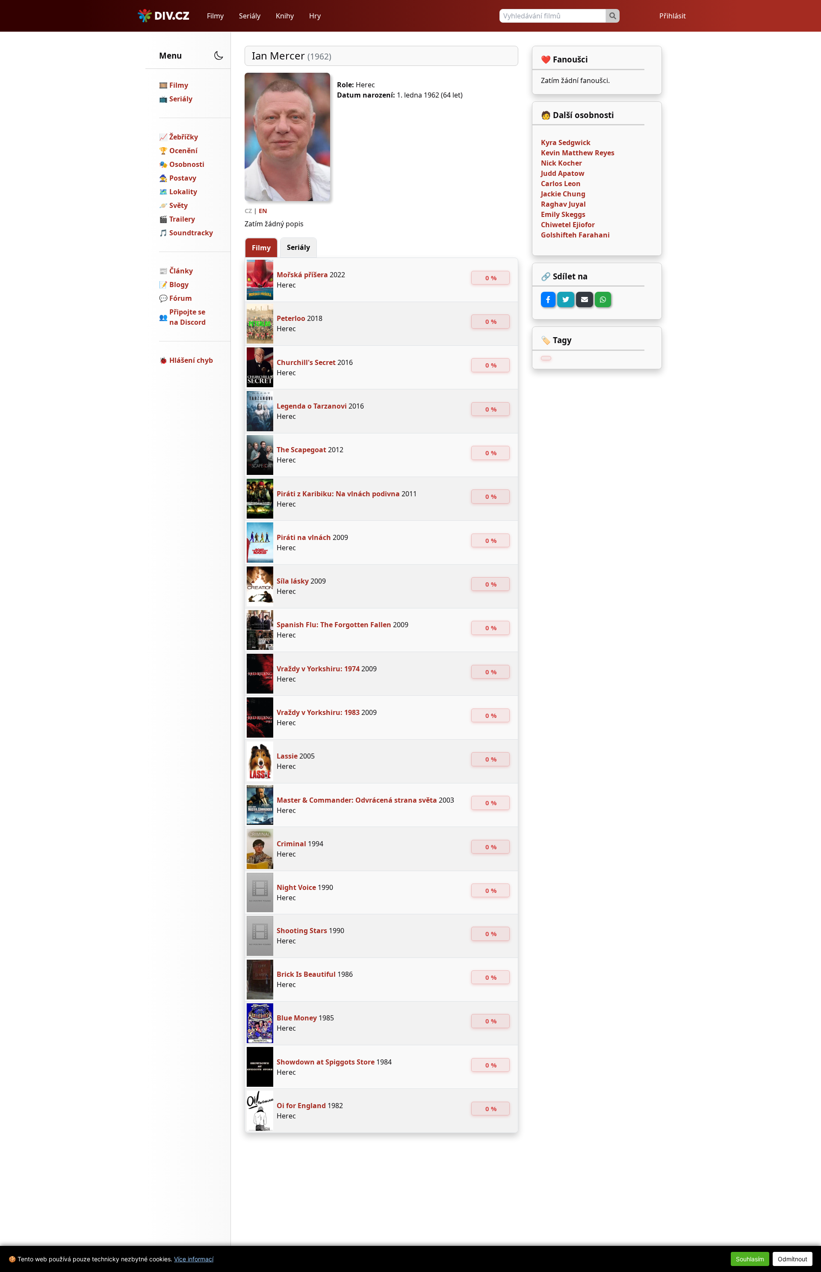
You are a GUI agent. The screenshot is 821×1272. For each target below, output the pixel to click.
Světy (178, 205)
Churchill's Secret (306, 362)
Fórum (180, 298)
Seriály (249, 16)
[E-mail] (584, 299)
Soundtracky (191, 232)
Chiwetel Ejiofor (568, 224)
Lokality (183, 191)
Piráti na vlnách (304, 537)
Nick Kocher (561, 163)
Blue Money (297, 1018)
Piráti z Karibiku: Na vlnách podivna (338, 493)
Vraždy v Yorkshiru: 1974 (318, 668)
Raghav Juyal (563, 204)
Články (181, 271)
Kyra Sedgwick (566, 142)
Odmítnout (792, 1259)
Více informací (193, 1259)
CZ (248, 211)
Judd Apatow (563, 173)
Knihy (285, 16)
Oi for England (301, 1105)
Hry (315, 16)
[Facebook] (548, 299)
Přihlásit (672, 16)
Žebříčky (183, 137)
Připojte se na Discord (187, 317)
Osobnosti (186, 164)
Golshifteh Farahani (575, 235)
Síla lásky (293, 581)
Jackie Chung (563, 194)
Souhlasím (750, 1259)
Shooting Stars (302, 930)
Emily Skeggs (563, 214)
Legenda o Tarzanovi (312, 406)
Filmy (215, 16)
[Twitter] (565, 299)
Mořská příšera (302, 274)
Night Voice (296, 887)
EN (263, 211)
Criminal (291, 843)
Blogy (179, 284)
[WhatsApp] (603, 299)
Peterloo (291, 318)
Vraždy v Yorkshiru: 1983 (318, 712)
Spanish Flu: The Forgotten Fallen (334, 624)
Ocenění (183, 150)
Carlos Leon (561, 183)
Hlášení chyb (191, 360)
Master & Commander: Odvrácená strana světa (357, 800)
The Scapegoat (301, 449)
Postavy (182, 178)
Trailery (182, 219)
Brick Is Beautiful (306, 974)
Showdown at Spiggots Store (326, 1062)
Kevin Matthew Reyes (577, 152)
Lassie (287, 756)
